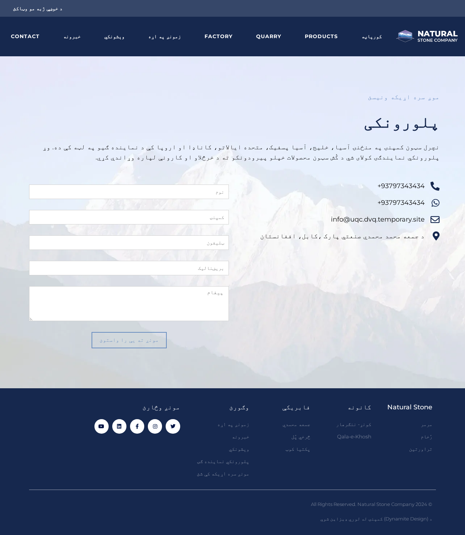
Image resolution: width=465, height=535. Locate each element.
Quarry (268, 36)
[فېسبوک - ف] (137, 426)
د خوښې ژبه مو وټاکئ (37, 8)
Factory (218, 36)
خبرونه (72, 36)
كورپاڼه (371, 36)
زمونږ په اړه (164, 36)
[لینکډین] (119, 426)
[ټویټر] (173, 426)
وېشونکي (114, 36)
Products (321, 36)
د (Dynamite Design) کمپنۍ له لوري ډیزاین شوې (376, 519)
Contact (25, 36)
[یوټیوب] (101, 426)
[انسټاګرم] (155, 426)
